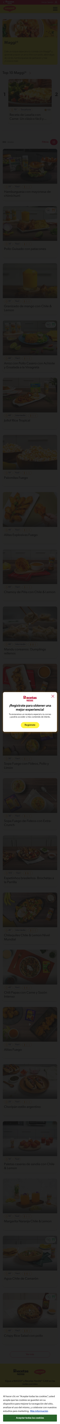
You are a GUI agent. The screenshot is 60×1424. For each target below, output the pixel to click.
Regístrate (30, 725)
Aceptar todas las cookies (30, 1418)
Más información (39, 1411)
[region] (30, 1405)
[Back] (53, 696)
